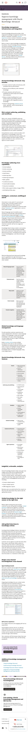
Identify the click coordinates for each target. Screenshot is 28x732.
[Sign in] (22, 2)
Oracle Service (17, 569)
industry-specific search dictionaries (13, 215)
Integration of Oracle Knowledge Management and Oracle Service (12, 670)
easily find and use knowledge (9, 578)
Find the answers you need (9, 689)
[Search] (17, 2)
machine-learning (16, 46)
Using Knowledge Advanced (10, 663)
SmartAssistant (18, 589)
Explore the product (8, 651)
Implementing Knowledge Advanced (12, 665)
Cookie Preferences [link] (5, 721)
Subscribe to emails (5, 723)
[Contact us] (25, 2)
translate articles (9, 342)
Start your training (7, 709)
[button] (2, 2)
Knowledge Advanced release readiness (13, 667)
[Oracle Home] (6, 3)
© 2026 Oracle (4, 719)
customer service (18, 103)
